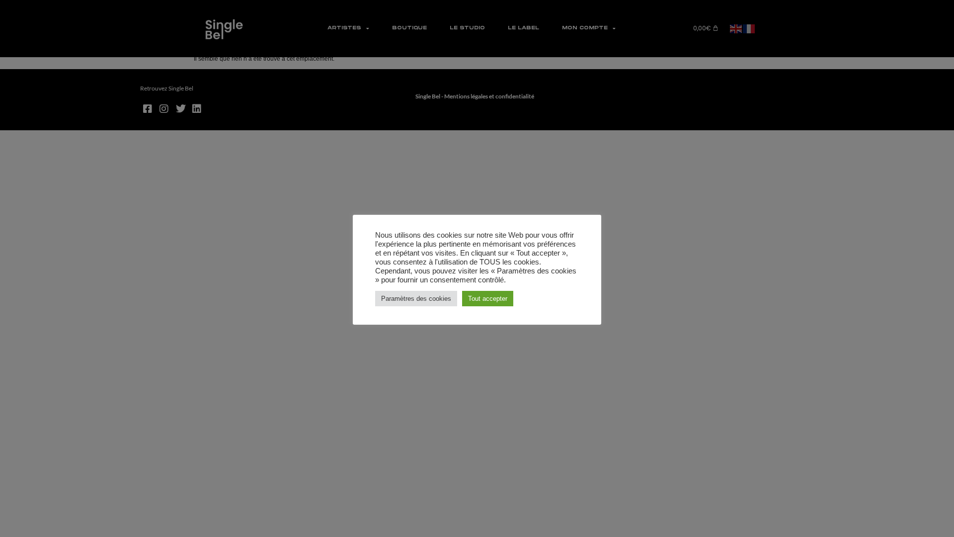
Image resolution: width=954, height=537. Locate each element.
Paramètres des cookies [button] (416, 298)
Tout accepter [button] (487, 298)
